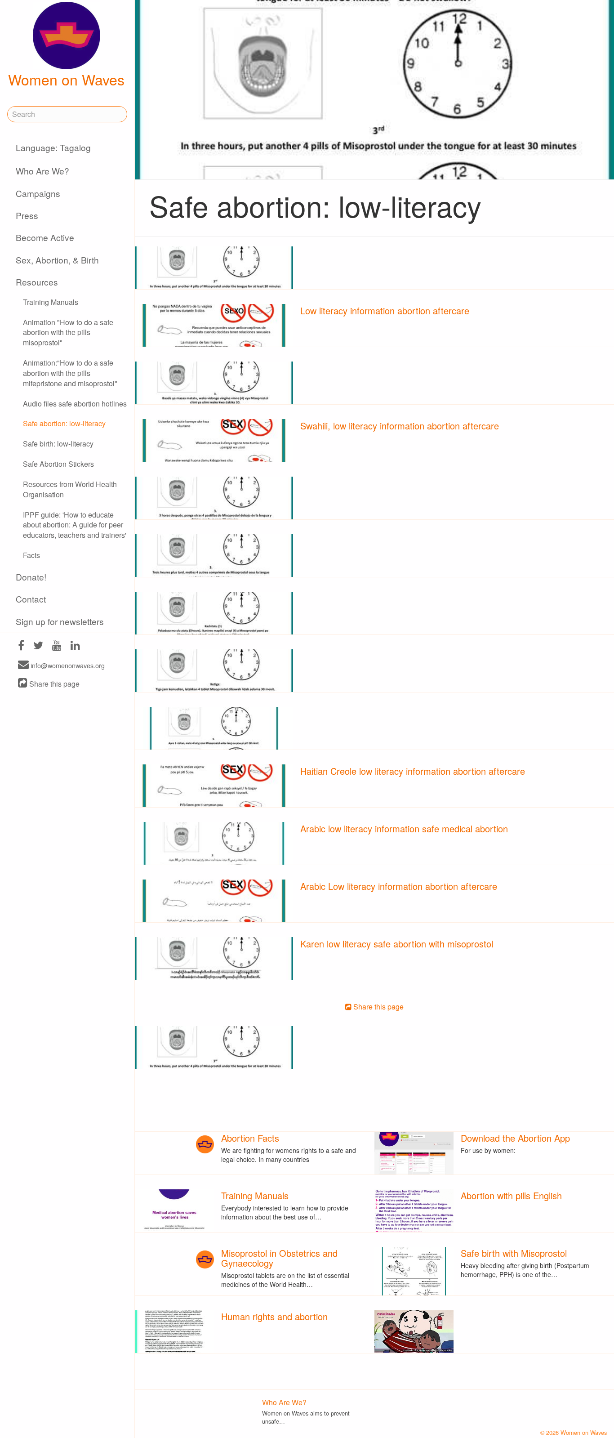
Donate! (31, 577)
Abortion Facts (250, 1137)
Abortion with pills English (511, 1195)
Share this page (53, 684)
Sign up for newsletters (60, 621)
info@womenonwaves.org (67, 665)
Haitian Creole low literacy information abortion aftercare (412, 770)
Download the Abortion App (515, 1137)
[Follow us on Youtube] (57, 646)
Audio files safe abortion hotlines (75, 403)
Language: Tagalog (53, 147)
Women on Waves (66, 79)
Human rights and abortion (274, 1316)
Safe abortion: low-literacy (64, 423)
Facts (31, 555)
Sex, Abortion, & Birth (57, 260)
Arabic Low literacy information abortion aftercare (398, 886)
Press (27, 215)
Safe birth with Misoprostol (514, 1252)
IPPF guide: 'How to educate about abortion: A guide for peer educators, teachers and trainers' (74, 524)
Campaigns (38, 193)
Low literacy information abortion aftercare (384, 310)
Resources (37, 282)
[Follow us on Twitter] (38, 646)
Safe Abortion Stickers (58, 464)
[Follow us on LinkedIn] (75, 646)
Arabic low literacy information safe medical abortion (404, 828)
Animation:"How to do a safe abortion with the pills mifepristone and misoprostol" (70, 373)
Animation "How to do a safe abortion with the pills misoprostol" (68, 332)
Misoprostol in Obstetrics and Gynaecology (279, 1257)
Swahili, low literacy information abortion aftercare (399, 425)
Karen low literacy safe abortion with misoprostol (396, 943)
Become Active (45, 237)
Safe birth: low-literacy (58, 443)
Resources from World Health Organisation (70, 489)
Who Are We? (42, 171)
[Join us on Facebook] (21, 646)
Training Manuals (50, 302)
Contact (31, 599)
